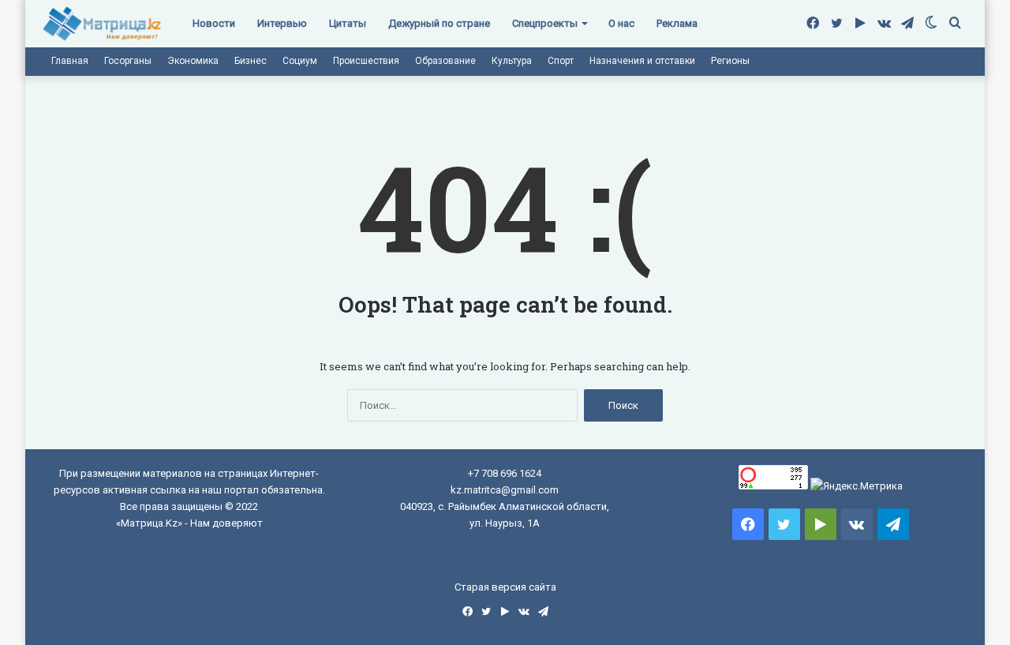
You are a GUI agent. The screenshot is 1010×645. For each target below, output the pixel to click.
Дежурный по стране (439, 23)
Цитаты (347, 23)
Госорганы (128, 60)
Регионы (730, 60)
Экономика (193, 60)
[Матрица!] (102, 24)
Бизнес (250, 60)
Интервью (282, 23)
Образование (445, 60)
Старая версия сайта (505, 587)
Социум (299, 60)
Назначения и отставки (642, 60)
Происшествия (366, 60)
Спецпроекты (545, 23)
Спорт (561, 60)
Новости (214, 23)
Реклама (677, 23)
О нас (621, 23)
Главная (69, 60)
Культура (512, 60)
